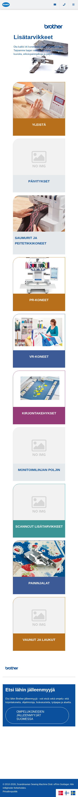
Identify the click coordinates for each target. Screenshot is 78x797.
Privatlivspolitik (10, 791)
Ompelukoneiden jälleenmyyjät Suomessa (30, 715)
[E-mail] (54, 4)
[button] (73, 4)
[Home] (25, 4)
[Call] (64, 4)
